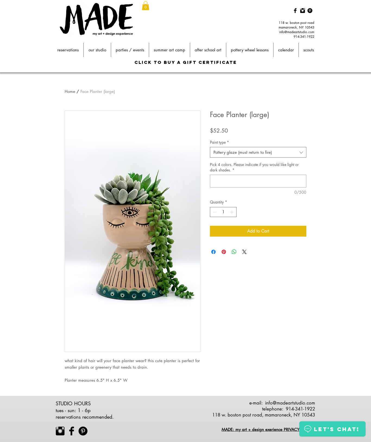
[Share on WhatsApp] (234, 252)
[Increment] (232, 212)
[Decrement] (214, 212)
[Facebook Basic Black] (295, 10)
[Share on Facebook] (213, 252)
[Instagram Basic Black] (302, 10)
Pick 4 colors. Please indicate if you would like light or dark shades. (254, 167)
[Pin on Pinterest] (224, 252)
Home (70, 91)
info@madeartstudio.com (296, 32)
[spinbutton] (223, 212)
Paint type (219, 142)
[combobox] (258, 152)
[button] (145, 5)
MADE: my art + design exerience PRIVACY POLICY (268, 429)
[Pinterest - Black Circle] (309, 10)
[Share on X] (244, 252)
